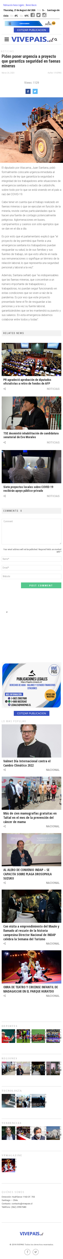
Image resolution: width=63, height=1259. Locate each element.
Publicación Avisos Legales (13, 5)
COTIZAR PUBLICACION (31, 30)
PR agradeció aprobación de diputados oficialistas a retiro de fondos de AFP (27, 381)
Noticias (7, 51)
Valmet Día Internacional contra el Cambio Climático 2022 (27, 763)
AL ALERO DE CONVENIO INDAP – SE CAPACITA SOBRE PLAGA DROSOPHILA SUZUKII (27, 874)
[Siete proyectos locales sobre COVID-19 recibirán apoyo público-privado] (31, 466)
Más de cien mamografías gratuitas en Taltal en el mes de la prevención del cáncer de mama (30, 817)
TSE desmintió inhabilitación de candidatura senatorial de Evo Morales (31, 435)
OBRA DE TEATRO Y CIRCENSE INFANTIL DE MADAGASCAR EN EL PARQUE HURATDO (30, 989)
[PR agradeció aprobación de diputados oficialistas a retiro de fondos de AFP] (31, 359)
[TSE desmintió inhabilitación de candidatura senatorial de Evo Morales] (31, 413)
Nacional (53, 769)
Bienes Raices (31, 5)
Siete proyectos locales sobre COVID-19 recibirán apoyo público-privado (28, 488)
